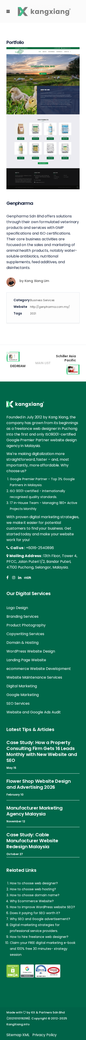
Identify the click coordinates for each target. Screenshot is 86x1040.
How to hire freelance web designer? (39, 936)
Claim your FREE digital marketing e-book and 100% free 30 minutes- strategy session (42, 948)
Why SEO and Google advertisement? (40, 919)
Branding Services (22, 616)
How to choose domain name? (34, 895)
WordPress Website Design (30, 651)
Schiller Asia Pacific (66, 358)
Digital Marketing (21, 686)
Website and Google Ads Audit (33, 712)
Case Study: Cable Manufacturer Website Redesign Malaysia (32, 840)
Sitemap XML (17, 1034)
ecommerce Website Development (38, 668)
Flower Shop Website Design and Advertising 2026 (38, 784)
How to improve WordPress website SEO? (42, 907)
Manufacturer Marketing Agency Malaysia (34, 811)
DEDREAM (17, 366)
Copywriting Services (25, 633)
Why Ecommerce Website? (32, 901)
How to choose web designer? (34, 883)
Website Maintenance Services (34, 677)
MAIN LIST (43, 363)
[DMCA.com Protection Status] (12, 971)
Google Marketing (22, 694)
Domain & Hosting (22, 642)
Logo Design (17, 607)
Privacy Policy (44, 1034)
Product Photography (26, 625)
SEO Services (18, 703)
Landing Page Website (26, 660)
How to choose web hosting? (33, 889)
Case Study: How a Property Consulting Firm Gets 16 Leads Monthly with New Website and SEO (41, 751)
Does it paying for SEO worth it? (35, 913)
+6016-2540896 (40, 547)
